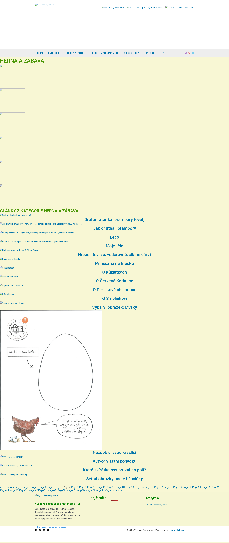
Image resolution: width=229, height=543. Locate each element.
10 (91, 487)
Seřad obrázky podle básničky (114, 478)
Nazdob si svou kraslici (114, 452)
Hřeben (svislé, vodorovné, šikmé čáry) (114, 254)
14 (129, 487)
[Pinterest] (189, 53)
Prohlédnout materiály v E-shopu (51, 527)
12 (110, 487)
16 (148, 487)
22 (206, 487)
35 (109, 490)
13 (120, 487)
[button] (61, 53)
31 (71, 490)
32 (80, 490)
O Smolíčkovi (114, 298)
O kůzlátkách (114, 272)
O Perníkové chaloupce (114, 289)
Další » (118, 490)
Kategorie (54, 53)
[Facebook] (182, 53)
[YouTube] (48, 530)
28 (42, 490)
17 (158, 487)
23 (215, 487)
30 (61, 490)
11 (101, 487)
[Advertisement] (114, 29)
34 (99, 490)
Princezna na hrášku (114, 263)
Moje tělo (114, 245)
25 (14, 490)
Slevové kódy (132, 53)
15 (139, 487)
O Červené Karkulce (114, 280)
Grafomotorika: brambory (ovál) (114, 219)
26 (23, 490)
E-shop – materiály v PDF (104, 53)
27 (33, 490)
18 (168, 487)
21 (196, 487)
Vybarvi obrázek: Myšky (114, 307)
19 (177, 487)
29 (52, 490)
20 (187, 487)
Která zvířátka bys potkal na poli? (114, 469)
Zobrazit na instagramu (156, 504)
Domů (40, 53)
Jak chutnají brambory (114, 228)
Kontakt (149, 53)
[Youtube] (193, 53)
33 (90, 490)
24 (4, 490)
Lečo (114, 237)
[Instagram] (186, 53)
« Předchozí (7, 487)
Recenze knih (75, 53)
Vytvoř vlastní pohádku (114, 461)
